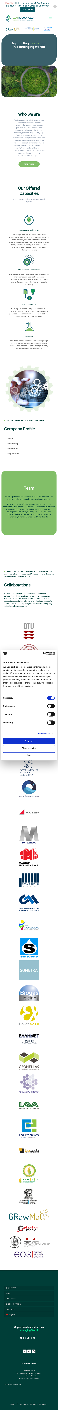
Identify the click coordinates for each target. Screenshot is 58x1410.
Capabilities (13, 454)
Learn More (27, 9)
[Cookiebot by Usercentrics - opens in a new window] (43, 653)
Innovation (12, 449)
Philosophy (12, 443)
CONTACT (10, 1309)
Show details (43, 733)
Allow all (29, 741)
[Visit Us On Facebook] (24, 1353)
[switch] (51, 706)
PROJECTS (11, 1299)
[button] (29, 438)
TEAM (8, 1293)
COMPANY (11, 1288)
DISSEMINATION (13, 1304)
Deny (29, 755)
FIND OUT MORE (27, 1338)
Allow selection (29, 748)
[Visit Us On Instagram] (33, 1353)
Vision (10, 438)
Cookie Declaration (12, 1384)
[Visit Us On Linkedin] (29, 1353)
